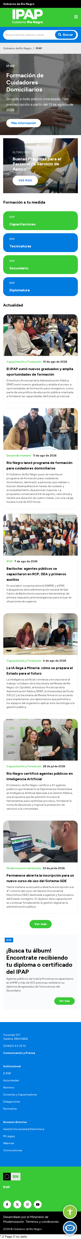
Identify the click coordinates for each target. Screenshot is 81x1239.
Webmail (8, 1143)
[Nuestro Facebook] (7, 1204)
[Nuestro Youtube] (38, 1204)
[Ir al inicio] (28, 17)
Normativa (10, 1108)
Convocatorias (12, 1150)
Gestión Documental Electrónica (23, 1129)
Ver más (25, 180)
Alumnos (8, 1087)
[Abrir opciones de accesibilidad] (70, 1212)
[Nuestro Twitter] (17, 1204)
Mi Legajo (9, 1136)
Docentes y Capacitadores (20, 1094)
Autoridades (11, 1080)
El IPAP (7, 1073)
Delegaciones (11, 1101)
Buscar (68, 35)
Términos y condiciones (42, 1221)
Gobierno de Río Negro (17, 48)
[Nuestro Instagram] (27, 1204)
